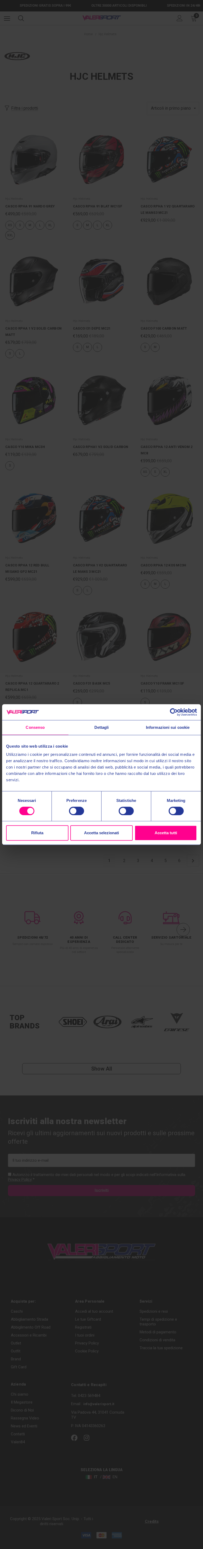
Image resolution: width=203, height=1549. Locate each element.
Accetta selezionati (101, 833)
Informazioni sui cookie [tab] (168, 727)
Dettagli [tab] (101, 727)
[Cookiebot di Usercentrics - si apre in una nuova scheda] (174, 712)
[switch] (76, 811)
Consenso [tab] (35, 727)
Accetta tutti (166, 833)
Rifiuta (37, 833)
